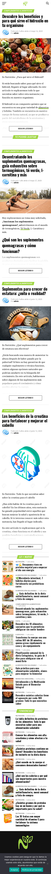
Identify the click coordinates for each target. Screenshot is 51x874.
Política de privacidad (32, 870)
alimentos (43, 107)
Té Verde (24, 228)
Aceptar (14, 870)
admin (16, 33)
